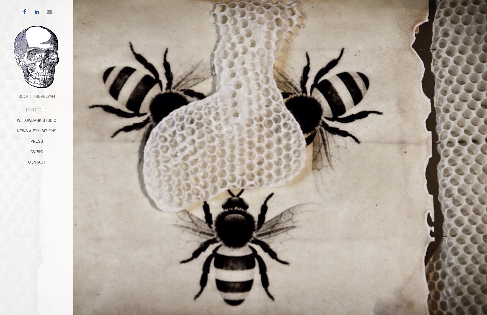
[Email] (49, 11)
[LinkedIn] (37, 11)
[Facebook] (24, 11)
